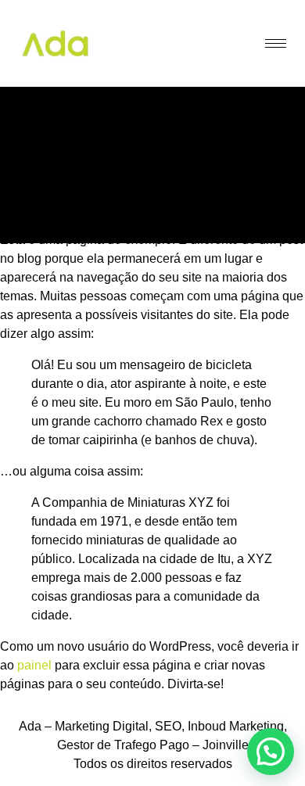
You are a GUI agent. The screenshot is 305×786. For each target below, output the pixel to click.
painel (34, 665)
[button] (270, 751)
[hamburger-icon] (275, 43)
